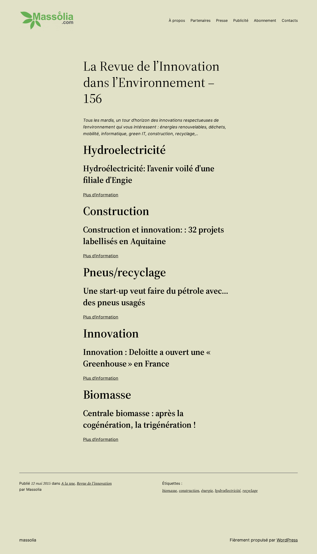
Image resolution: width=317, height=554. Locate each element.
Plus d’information (100, 194)
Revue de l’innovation (94, 483)
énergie (207, 490)
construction (189, 490)
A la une (68, 483)
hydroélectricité (227, 490)
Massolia (27, 540)
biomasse (169, 490)
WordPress (287, 540)
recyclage (250, 490)
